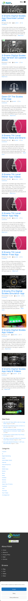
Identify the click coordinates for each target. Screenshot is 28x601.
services (4, 482)
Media (3, 466)
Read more (20, 35)
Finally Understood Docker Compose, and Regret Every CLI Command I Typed (13, 430)
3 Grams (4, 451)
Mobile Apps (5, 469)
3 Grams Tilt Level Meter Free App (11, 253)
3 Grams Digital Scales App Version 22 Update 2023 (14, 57)
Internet (4, 462)
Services (5, 559)
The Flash (4, 490)
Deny (14, 593)
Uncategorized (5, 495)
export (3, 458)
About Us (5, 552)
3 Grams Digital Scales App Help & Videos (14, 370)
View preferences (14, 597)
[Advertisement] (14, 513)
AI (2, 453)
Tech (3, 488)
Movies (4, 471)
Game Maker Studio (7, 460)
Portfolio (4, 477)
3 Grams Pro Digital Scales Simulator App (13, 292)
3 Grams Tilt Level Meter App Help (11, 214)
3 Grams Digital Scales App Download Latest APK (14, 18)
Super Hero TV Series (7, 484)
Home (4, 550)
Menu (21, 2)
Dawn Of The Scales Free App (12, 97)
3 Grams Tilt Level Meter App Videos (11, 175)
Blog (4, 569)
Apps (4, 557)
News (3, 475)
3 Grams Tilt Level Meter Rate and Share (13, 136)
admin (17, 23)
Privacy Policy (6, 554)
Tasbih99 (4, 486)
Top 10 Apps (5, 493)
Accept (14, 589)
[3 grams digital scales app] (13, 405)
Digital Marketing (6, 456)
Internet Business (6, 464)
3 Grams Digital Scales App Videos (14, 331)
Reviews (4, 479)
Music (3, 473)
